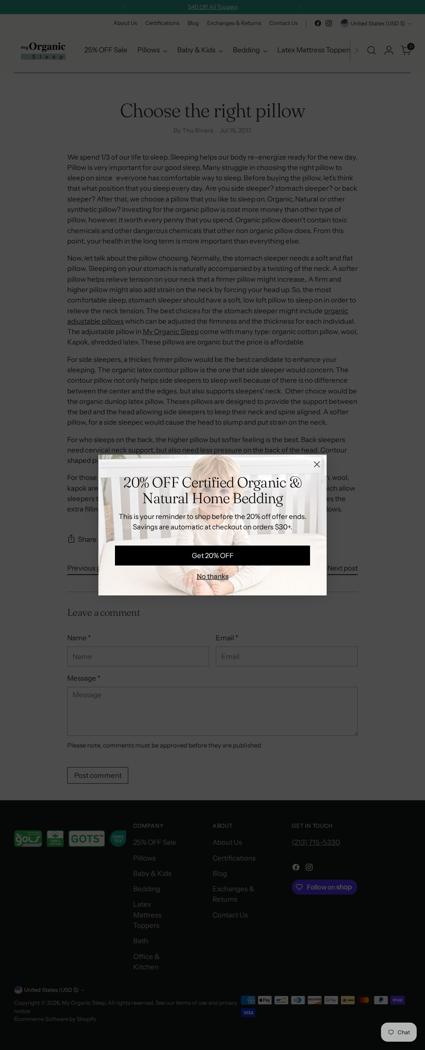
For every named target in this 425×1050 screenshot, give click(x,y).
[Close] (316, 464)
